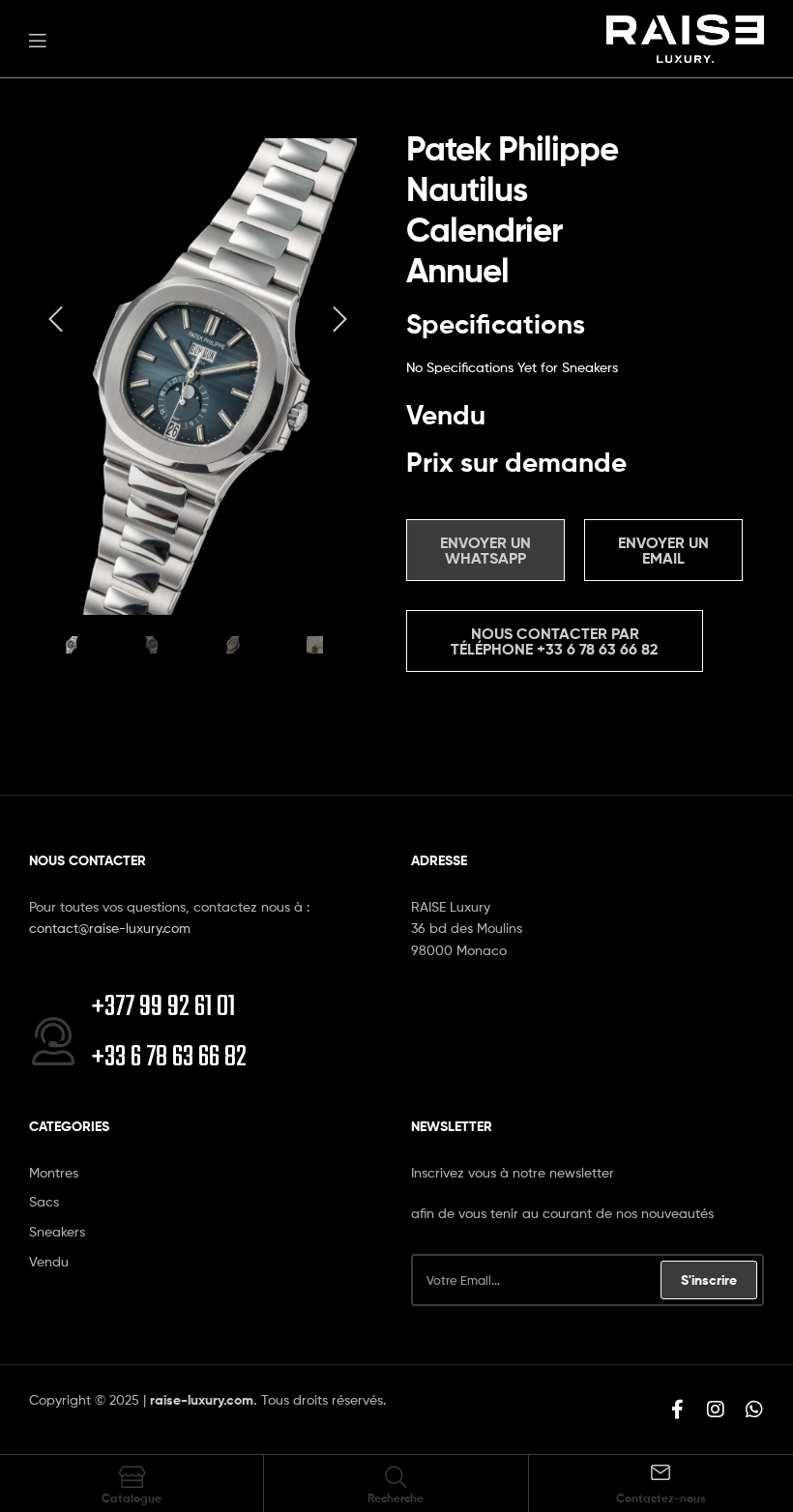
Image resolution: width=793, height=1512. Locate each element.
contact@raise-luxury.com (110, 927)
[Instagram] (715, 1409)
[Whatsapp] (754, 1409)
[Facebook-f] (677, 1409)
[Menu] (37, 38)
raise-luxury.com (201, 1400)
